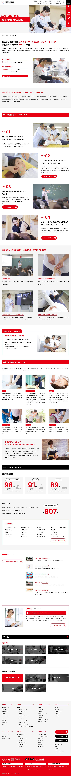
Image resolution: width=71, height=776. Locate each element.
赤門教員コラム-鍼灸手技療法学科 (26, 726)
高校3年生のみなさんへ (43, 734)
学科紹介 (40, 1)
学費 (41, 711)
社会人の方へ (41, 738)
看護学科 (19, 707)
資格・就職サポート (23, 738)
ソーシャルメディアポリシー (60, 752)
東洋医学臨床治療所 (58, 744)
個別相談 (4, 736)
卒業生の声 (21, 740)
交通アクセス (4, 718)
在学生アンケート (58, 711)
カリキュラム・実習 (23, 709)
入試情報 (42, 709)
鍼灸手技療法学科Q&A (23, 724)
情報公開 (4, 720)
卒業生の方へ (41, 742)
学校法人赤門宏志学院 (7, 763)
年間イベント (57, 707)
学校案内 (35, 1)
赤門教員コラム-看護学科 (24, 715)
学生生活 (45, 1)
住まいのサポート (58, 715)
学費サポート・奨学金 (42, 721)
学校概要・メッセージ (6, 707)
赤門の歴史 (4, 709)
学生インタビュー (22, 711)
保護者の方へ (41, 744)
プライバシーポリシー (59, 750)
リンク (56, 746)
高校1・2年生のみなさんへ (43, 736)
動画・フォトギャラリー (59, 709)
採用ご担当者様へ (41, 746)
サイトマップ (57, 748)
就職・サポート (52, 1)
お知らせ (4, 724)
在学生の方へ (41, 740)
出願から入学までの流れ (43, 719)
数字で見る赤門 (5, 711)
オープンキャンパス (6, 731)
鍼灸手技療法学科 (20, 718)
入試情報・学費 (41, 704)
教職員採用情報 (5, 722)
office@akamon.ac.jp (53, 769)
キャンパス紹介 (5, 715)
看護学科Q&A (22, 713)
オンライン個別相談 (6, 738)
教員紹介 (4, 713)
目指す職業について (21, 734)
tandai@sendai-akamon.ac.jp (31, 769)
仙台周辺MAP (57, 713)
